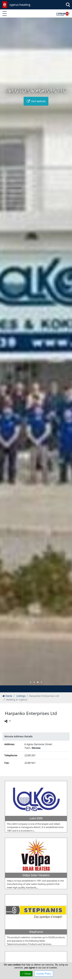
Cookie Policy (43, 973)
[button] (30, 682)
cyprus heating (19, 5)
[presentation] (6, 354)
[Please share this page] (7, 721)
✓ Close (26, 973)
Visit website (38, 101)
